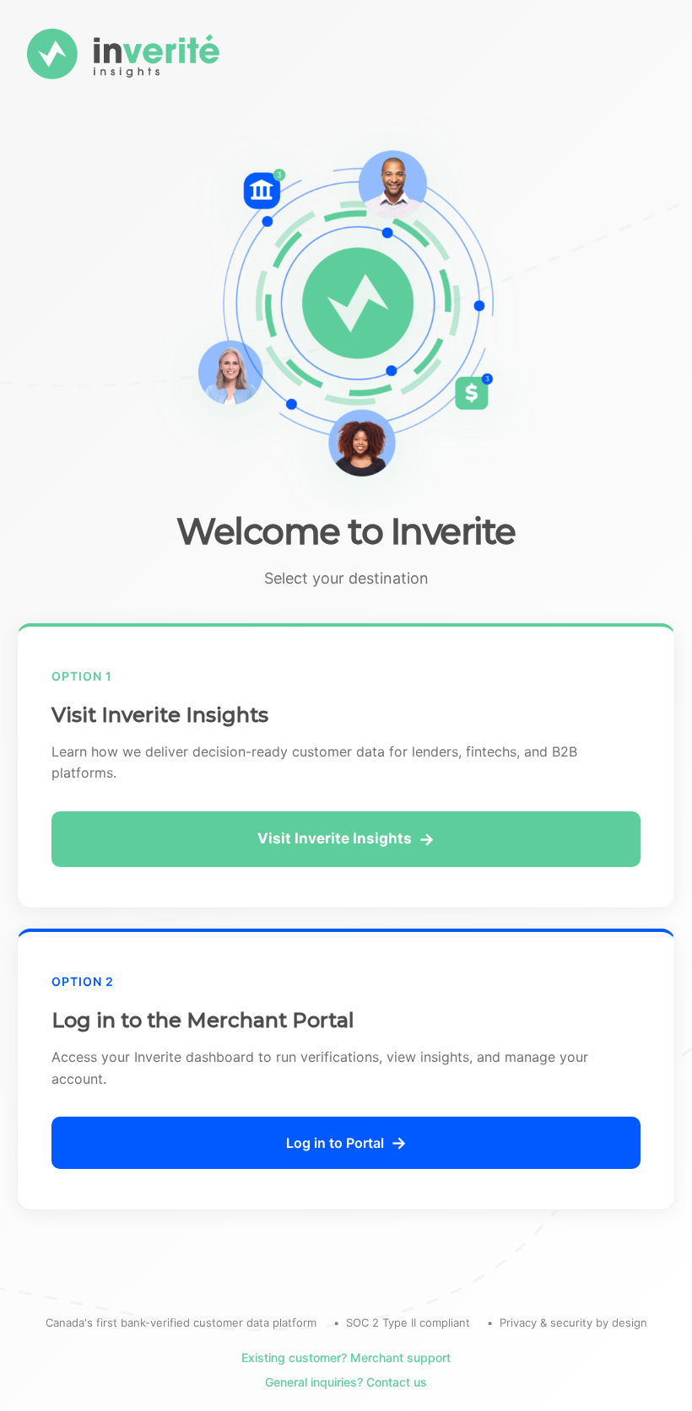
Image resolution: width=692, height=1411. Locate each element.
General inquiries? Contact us (346, 1382)
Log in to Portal (335, 1142)
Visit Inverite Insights (334, 838)
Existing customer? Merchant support (346, 1357)
